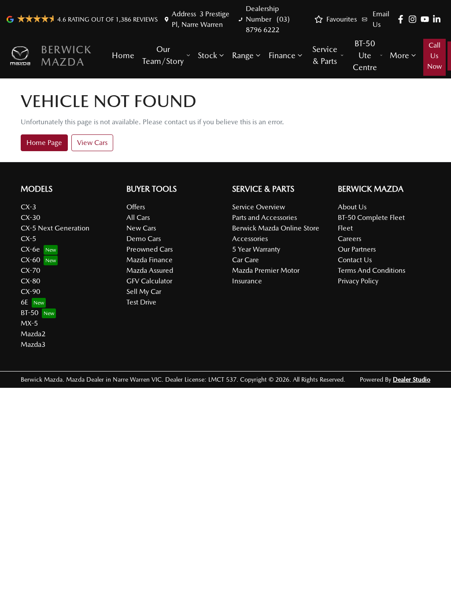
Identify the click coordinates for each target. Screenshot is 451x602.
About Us (352, 207)
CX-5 (28, 238)
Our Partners (357, 249)
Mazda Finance (149, 260)
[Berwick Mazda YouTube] (427, 19)
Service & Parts (324, 55)
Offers (135, 207)
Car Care (245, 260)
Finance (282, 55)
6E (24, 302)
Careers (349, 238)
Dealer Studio (411, 379)
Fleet (345, 228)
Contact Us (355, 260)
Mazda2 (33, 334)
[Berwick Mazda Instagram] (414, 19)
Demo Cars (143, 238)
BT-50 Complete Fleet (371, 217)
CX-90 (30, 291)
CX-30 (30, 217)
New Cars (141, 228)
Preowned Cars (149, 249)
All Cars (138, 217)
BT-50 (29, 312)
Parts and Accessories (264, 217)
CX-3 (28, 207)
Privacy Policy (358, 281)
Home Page (44, 142)
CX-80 (30, 281)
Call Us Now (434, 56)
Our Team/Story (163, 55)
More (399, 55)
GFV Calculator (149, 281)
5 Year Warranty (256, 249)
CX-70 (30, 270)
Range (243, 55)
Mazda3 (33, 344)
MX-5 (29, 323)
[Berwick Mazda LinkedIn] (438, 19)
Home (123, 55)
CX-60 (30, 260)
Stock (207, 55)
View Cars (92, 142)
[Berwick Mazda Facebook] (402, 19)
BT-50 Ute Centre (365, 55)
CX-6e (30, 249)
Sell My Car (143, 291)
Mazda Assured (149, 270)
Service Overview (258, 207)
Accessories (250, 238)
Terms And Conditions (371, 270)
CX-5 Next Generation (55, 228)
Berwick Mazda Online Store (275, 228)
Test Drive (141, 302)
